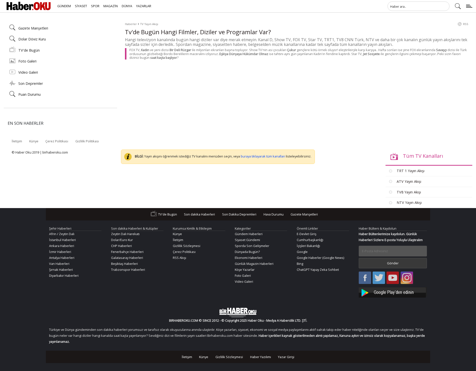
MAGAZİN (110, 6)
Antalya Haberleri (61, 257)
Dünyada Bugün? (247, 251)
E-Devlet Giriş (306, 234)
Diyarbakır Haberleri (64, 275)
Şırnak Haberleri (61, 269)
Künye (33, 141)
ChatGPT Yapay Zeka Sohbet (318, 269)
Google (302, 251)
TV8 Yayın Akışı (408, 192)
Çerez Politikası (56, 141)
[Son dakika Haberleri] (238, 312)
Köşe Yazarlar (245, 269)
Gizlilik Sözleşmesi (186, 246)
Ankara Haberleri (61, 246)
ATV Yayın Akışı (408, 181)
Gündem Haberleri (249, 234)
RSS (465, 24)
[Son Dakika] (28, 6)
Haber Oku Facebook (365, 278)
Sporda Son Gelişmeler (252, 246)
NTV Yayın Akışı (409, 202)
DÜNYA (127, 6)
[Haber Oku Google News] (393, 291)
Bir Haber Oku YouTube (393, 278)
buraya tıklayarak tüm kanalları (263, 156)
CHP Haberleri (121, 246)
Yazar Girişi (286, 357)
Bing (300, 263)
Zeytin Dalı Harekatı (125, 234)
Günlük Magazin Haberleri (254, 263)
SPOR (95, 6)
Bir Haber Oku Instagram (407, 278)
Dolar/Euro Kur (122, 240)
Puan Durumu (29, 94)
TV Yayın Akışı (149, 24)
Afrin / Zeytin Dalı (61, 234)
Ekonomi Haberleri (248, 257)
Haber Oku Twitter (379, 278)
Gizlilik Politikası (87, 141)
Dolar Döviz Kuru (32, 39)
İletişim (17, 141)
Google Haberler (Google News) (320, 257)
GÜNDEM (64, 6)
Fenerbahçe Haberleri (127, 251)
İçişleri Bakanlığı (308, 246)
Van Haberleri (59, 263)
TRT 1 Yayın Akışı (410, 170)
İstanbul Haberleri (62, 240)
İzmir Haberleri (60, 251)
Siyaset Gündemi (247, 240)
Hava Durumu (274, 214)
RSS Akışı (179, 257)
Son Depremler (30, 83)
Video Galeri (28, 72)
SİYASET (81, 6)
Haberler (131, 24)
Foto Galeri (27, 61)
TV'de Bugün (29, 50)
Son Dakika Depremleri (239, 214)
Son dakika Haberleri (199, 214)
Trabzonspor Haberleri (128, 269)
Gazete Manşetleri (33, 28)
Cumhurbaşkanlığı (310, 240)
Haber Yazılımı (260, 357)
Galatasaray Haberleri (127, 257)
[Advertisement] (273, 101)
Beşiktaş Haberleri (124, 263)
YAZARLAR (143, 6)
